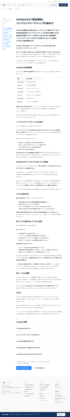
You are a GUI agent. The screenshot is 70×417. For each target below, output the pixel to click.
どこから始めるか (6, 39)
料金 (19, 5)
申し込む (61, 414)
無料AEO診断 (63, 5)
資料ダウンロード (43, 393)
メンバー (31, 5)
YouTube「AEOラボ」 (59, 402)
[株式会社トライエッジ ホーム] (6, 5)
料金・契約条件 (27, 396)
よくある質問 (42, 398)
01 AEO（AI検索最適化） (29, 384)
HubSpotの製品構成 (7, 28)
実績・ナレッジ (25, 5)
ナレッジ (41, 391)
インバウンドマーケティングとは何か (7, 31)
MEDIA (5, 8)
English (66, 1)
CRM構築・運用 (29, 314)
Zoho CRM (32, 255)
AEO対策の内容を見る (40, 368)
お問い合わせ (54, 5)
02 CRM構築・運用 (28, 389)
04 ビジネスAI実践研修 (29, 393)
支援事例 (41, 396)
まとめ (3, 48)
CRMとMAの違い (49, 189)
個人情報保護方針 (59, 396)
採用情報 (59, 1)
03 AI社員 (26, 391)
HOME (1, 8)
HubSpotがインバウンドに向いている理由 (7, 36)
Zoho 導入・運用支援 (44, 387)
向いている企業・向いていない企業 (7, 42)
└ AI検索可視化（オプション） (30, 387)
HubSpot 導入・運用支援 (55, 311)
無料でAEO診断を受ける (23, 368)
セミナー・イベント (43, 400)
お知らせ (49, 1)
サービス (14, 5)
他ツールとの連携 (6, 46)
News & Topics (58, 387)
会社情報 (54, 1)
